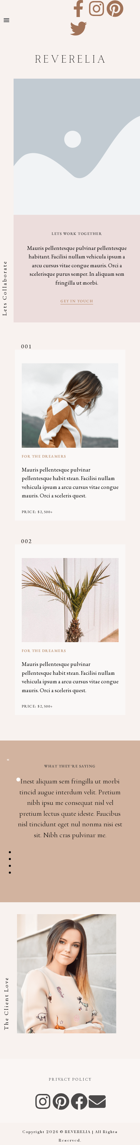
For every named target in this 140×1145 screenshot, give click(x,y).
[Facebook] (79, 1101)
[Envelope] (97, 1101)
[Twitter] (78, 28)
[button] (6, 20)
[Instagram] (96, 8)
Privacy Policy (70, 1079)
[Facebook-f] (78, 8)
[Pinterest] (114, 8)
